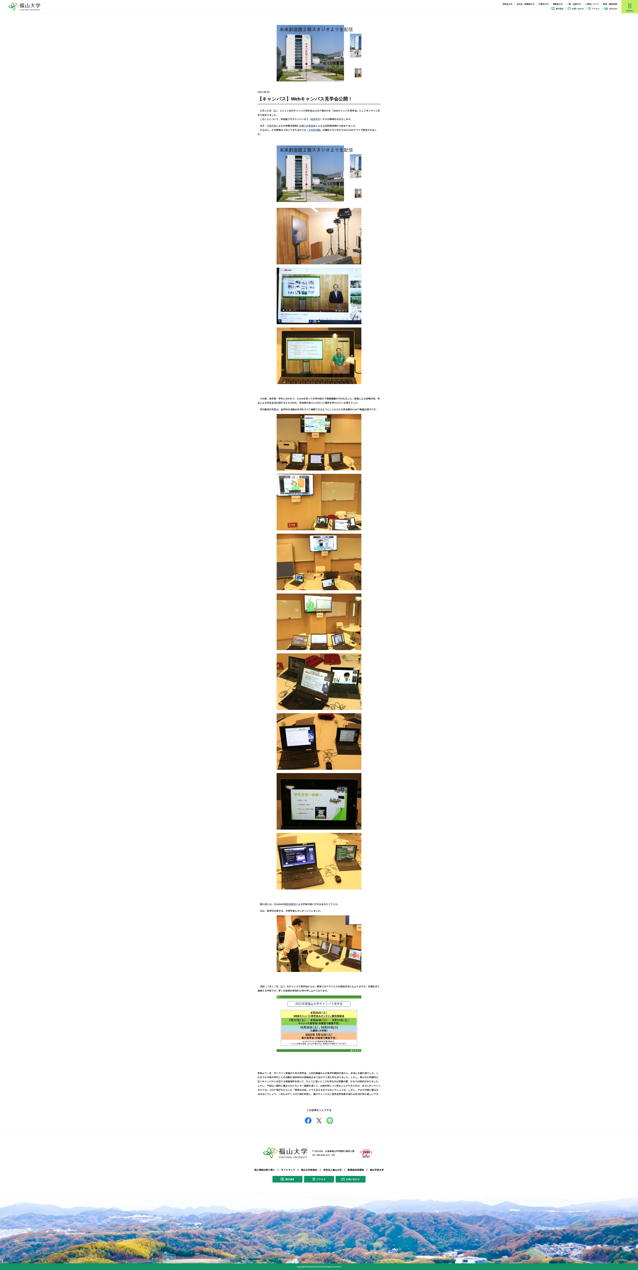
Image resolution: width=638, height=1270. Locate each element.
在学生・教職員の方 (525, 3)
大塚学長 (271, 125)
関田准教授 (290, 904)
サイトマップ (288, 1169)
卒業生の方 (544, 3)
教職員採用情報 (356, 1169)
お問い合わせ (578, 8)
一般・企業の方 (574, 3)
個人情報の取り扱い (264, 1169)
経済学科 (315, 119)
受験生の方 (507, 3)
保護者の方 (558, 3)
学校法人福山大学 (332, 1169)
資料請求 (560, 8)
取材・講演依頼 (610, 3)
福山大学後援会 (309, 1169)
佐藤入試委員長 (307, 125)
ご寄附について (592, 3)
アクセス (596, 8)
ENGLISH (613, 8)
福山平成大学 (377, 1169)
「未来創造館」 (314, 130)
